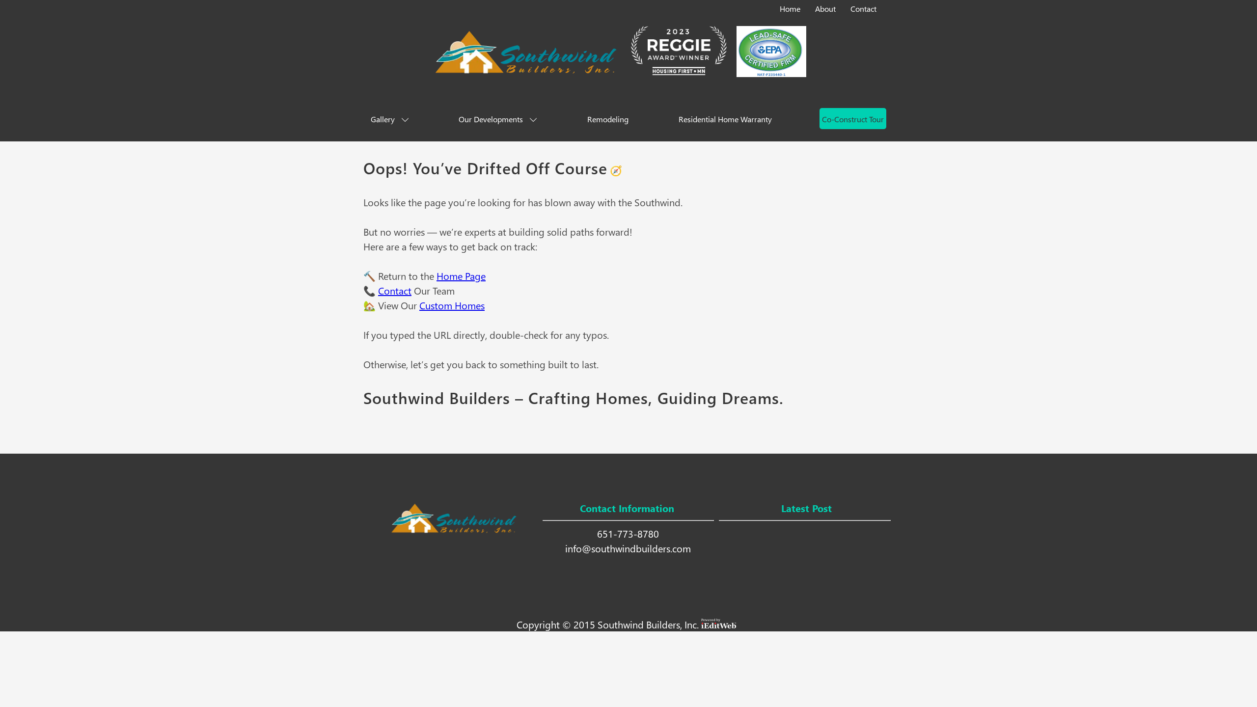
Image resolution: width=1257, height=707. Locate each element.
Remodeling (607, 119)
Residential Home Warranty (725, 119)
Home (790, 8)
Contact (863, 8)
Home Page (461, 275)
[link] (791, 7)
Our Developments (491, 119)
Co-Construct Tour (853, 119)
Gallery (383, 119)
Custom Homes (452, 305)
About (825, 8)
